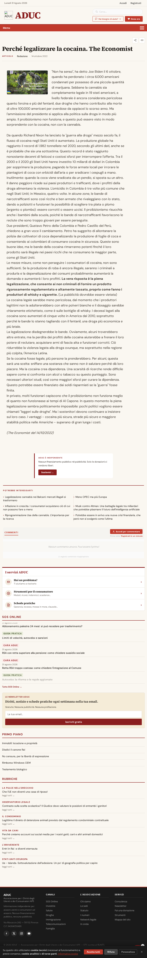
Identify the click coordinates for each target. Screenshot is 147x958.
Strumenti (120, 915)
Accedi (123, 3)
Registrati (136, 3)
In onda (84, 924)
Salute (49, 910)
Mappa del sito (123, 919)
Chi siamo (85, 901)
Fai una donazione (124, 910)
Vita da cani (10, 830)
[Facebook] (6, 933)
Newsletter (120, 906)
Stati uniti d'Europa (15, 859)
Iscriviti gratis (73, 722)
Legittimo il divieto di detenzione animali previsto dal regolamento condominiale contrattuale (55, 820)
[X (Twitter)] (14, 933)
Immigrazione (53, 919)
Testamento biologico (14, 769)
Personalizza (128, 951)
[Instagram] (21, 933)
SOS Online (11, 617)
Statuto (84, 910)
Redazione (22, 56)
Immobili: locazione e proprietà (19, 743)
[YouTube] (29, 933)
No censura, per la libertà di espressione (25, 756)
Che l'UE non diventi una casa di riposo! (25, 791)
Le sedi (84, 906)
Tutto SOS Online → (12, 686)
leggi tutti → (8, 795)
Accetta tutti (93, 951)
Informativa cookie (68, 953)
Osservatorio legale (16, 802)
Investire (50, 906)
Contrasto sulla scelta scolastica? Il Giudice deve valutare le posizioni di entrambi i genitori (54, 805)
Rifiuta (111, 951)
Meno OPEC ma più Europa (91, 497)
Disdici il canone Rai (13, 749)
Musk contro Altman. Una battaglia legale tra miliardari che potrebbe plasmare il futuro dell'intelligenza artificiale (107, 507)
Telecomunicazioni (56, 924)
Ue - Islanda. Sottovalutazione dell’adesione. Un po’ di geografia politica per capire (50, 863)
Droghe (50, 915)
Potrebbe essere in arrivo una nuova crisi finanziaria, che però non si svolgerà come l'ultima (107, 517)
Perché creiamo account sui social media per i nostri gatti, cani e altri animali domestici (52, 834)
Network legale (88, 919)
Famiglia (50, 928)
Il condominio (11, 816)
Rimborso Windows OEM (16, 762)
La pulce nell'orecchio (17, 788)
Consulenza (121, 901)
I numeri (84, 915)
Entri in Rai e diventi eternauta (19, 848)
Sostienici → (47, 472)
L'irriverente (10, 844)
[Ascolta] (142, 40)
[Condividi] (135, 40)
